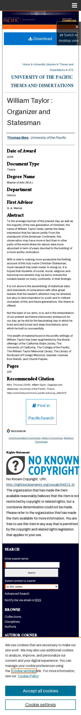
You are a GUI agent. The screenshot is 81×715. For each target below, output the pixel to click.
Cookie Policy (28, 676)
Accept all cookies (40, 690)
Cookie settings (24, 671)
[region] (40, 676)
